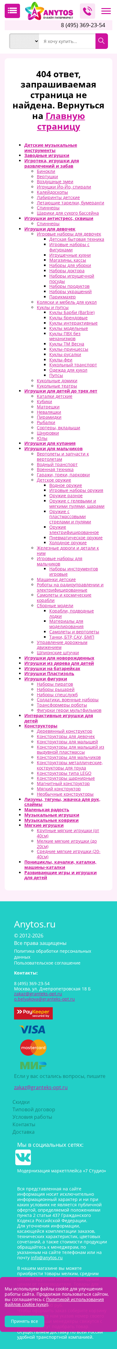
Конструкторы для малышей (67, 742)
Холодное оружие (68, 543)
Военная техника (55, 469)
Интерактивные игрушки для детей (58, 718)
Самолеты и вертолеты (74, 632)
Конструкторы (40, 726)
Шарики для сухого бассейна (68, 213)
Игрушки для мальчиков (53, 448)
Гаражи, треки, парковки (63, 475)
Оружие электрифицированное (74, 529)
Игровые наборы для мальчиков (59, 561)
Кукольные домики (57, 381)
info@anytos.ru (47, 1258)
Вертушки (47, 176)
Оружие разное (66, 495)
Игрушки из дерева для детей (59, 663)
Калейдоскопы (52, 192)
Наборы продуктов (69, 286)
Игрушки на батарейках (52, 668)
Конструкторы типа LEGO (64, 773)
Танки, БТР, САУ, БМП (71, 637)
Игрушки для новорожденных (59, 658)
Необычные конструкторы (65, 794)
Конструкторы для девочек (66, 736)
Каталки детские (54, 396)
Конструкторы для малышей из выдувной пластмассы (70, 749)
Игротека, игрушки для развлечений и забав (51, 163)
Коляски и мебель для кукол (67, 302)
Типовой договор (33, 1109)
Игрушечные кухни (70, 255)
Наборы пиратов (55, 684)
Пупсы (56, 375)
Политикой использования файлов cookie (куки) (54, 1302)
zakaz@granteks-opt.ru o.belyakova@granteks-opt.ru (44, 996)
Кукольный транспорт (73, 365)
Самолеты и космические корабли (64, 597)
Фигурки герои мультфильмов (69, 710)
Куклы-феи (60, 360)
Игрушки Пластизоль (49, 673)
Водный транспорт (57, 464)
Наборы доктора (67, 271)
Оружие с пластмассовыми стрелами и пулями (70, 516)
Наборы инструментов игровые (73, 571)
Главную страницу (61, 121)
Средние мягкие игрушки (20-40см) (68, 854)
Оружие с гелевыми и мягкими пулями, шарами (77, 503)
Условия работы (32, 1116)
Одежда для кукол (68, 370)
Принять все (24, 1321)
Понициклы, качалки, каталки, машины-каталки (60, 864)
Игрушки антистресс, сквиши (58, 218)
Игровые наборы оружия (76, 490)
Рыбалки (46, 422)
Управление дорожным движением (62, 645)
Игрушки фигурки (45, 679)
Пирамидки (49, 417)
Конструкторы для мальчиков (69, 757)
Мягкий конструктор (59, 789)
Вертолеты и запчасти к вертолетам (63, 456)
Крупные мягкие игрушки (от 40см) (68, 833)
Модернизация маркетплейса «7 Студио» (61, 1171)
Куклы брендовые (68, 318)
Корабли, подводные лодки (71, 613)
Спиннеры (48, 208)
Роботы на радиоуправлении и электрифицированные (70, 587)
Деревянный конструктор (64, 731)
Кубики (44, 401)
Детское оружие (54, 480)
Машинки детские (56, 579)
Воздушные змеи (55, 181)
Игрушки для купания (50, 443)
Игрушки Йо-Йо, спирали (64, 187)
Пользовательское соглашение (47, 963)
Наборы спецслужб (57, 695)
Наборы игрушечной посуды (71, 278)
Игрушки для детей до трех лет (60, 391)
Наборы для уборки (70, 265)
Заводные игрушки (46, 155)
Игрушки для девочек (50, 229)
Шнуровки (48, 433)
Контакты (23, 1124)
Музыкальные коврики (51, 820)
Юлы (42, 438)
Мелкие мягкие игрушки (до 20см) (67, 843)
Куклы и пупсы (53, 307)
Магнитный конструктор (63, 783)
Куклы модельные (68, 328)
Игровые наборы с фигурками (69, 247)
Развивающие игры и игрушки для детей (60, 875)
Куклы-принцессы (68, 349)
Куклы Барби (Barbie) (72, 312)
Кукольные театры (57, 386)
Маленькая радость (46, 810)
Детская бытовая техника (76, 239)
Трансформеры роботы (62, 705)
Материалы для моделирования (66, 623)
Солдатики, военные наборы (68, 700)
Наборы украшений (70, 291)
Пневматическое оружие (76, 538)
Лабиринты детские (58, 197)
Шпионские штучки (58, 652)
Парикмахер (62, 297)
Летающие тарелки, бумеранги (70, 203)
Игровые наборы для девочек (69, 234)
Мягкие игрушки (44, 825)
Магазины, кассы (67, 260)
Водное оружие (65, 485)
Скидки (21, 1102)
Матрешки (48, 407)
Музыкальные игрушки (51, 815)
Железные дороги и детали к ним (68, 550)
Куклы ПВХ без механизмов (64, 336)
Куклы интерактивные (73, 323)
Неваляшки (49, 412)
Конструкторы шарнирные (66, 778)
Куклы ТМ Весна (66, 344)
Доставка (23, 1131)
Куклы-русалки (65, 354)
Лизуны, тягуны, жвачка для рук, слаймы (62, 802)
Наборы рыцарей (56, 689)
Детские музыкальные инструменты (50, 147)
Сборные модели (55, 605)
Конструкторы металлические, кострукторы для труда (70, 765)
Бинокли (46, 171)
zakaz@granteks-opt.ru (41, 1087)
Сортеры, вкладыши (58, 428)
